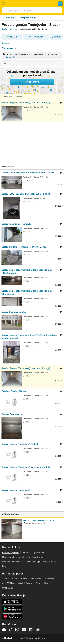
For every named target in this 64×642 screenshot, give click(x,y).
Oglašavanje (38, 552)
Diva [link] (46, 583)
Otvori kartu (32, 82)
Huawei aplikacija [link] (12, 616)
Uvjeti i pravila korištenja (13, 556)
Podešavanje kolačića (12, 561)
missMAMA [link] (49, 578)
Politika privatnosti (36, 556)
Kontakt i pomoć (10, 552)
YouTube (24, 629)
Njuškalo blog (38, 629)
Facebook (4, 629)
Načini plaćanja (33, 561)
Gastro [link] (29, 583)
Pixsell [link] (38, 583)
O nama (26, 552)
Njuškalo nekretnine (9, 29)
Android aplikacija (12, 609)
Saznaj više (10, 57)
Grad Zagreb (11, 17)
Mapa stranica (49, 561)
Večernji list (35, 578)
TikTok (10, 629)
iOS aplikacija (12, 602)
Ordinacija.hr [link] (8, 587)
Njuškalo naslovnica (32, 3)
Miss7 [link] (20, 583)
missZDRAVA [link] (8, 583)
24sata (5, 578)
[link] (32, 110)
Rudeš (5, 43)
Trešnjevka (7, 48)
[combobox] (32, 10)
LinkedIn (31, 629)
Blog (4, 566)
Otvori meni (3, 3)
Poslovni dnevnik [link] (19, 578)
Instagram (17, 629)
